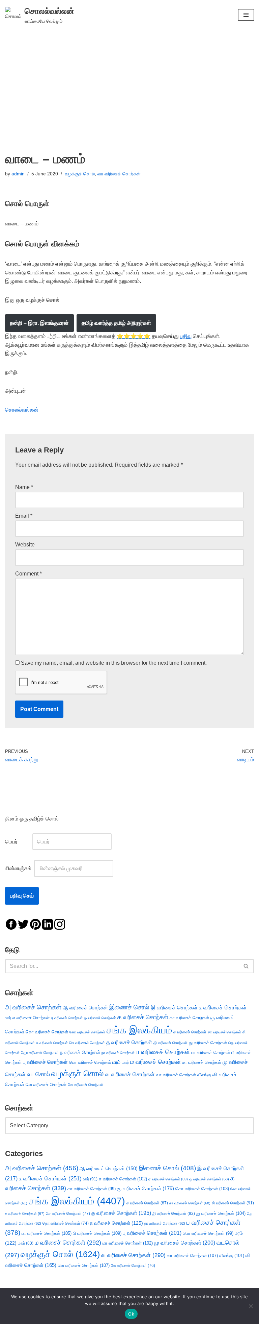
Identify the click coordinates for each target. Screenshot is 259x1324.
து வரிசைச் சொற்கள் (208, 1042)
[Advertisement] (129, 80)
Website (25, 544)
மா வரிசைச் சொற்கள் (201, 1062)
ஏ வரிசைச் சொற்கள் (67, 1018)
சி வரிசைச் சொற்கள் (233, 1203)
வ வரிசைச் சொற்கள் (130, 1074)
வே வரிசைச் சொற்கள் (86, 1084)
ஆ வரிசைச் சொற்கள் (85, 1007)
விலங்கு (204, 1074)
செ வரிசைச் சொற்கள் (87, 1042)
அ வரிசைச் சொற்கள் (33, 1007)
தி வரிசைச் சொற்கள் (170, 1042)
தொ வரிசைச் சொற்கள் (40, 1053)
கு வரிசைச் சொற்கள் (145, 1188)
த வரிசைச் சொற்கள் (129, 1042)
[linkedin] (47, 924)
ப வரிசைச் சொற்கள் (163, 1051)
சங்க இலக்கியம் (139, 1029)
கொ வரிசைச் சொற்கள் (47, 1031)
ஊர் (8, 1017)
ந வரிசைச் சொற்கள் (80, 1052)
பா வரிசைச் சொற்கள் (210, 1052)
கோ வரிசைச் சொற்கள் (87, 1032)
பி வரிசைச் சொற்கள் (97, 1233)
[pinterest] (35, 924)
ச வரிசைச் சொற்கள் (189, 1032)
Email (23, 516)
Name (24, 487)
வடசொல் (38, 1074)
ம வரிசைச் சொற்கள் (155, 1061)
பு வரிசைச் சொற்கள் (45, 1062)
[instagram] (60, 924)
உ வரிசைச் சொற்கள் (223, 1007)
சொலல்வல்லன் (21, 410)
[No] (250, 1306)
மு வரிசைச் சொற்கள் (184, 1243)
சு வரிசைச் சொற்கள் (52, 1043)
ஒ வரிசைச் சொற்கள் (100, 1018)
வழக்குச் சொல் (80, 173)
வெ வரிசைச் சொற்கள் (46, 1084)
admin (18, 173)
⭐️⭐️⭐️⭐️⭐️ (133, 336)
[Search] (246, 966)
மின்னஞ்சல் (19, 868)
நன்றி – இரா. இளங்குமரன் (39, 323)
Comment (28, 574)
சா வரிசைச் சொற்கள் (224, 1032)
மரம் (116, 1062)
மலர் (125, 1062)
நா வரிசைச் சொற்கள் (118, 1053)
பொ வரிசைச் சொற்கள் (90, 1062)
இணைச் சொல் (129, 1007)
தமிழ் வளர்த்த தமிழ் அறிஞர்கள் (116, 323)
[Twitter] (23, 924)
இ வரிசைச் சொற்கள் (174, 1007)
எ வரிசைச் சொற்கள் (31, 1017)
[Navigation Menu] (246, 15)
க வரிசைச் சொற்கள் (142, 1017)
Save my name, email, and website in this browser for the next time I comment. (114, 663)
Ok (131, 1314)
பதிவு (186, 336)
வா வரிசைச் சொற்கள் (119, 173)
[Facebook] (11, 924)
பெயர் (18, 841)
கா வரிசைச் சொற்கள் (189, 1017)
